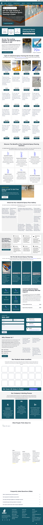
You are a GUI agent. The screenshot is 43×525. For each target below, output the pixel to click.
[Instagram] (5, 520)
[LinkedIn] (9, 520)
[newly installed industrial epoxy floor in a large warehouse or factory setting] (37, 211)
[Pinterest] (40, 0)
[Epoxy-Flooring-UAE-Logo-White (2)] (2, 3)
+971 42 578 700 (32, 325)
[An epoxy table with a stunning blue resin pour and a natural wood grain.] (6, 267)
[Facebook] (37, 0)
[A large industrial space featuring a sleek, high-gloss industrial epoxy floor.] (36, 342)
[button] (11, 3)
